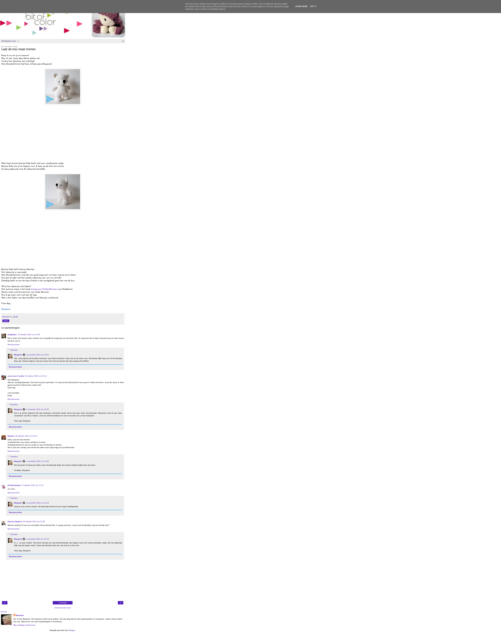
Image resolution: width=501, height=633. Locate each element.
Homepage (63, 603)
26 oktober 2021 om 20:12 (26, 436)
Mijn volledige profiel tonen (24, 625)
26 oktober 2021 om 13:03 (29, 334)
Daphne (11, 436)
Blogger (72, 630)
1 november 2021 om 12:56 (37, 461)
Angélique (12, 334)
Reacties (14, 350)
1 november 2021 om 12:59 (37, 503)
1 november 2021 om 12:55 (37, 409)
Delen (6, 321)
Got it (313, 6)
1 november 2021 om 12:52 (37, 355)
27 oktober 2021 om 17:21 (32, 485)
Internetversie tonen (62, 608)
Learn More (301, 6)
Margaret (18, 355)
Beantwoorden (14, 344)
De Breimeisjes (14, 485)
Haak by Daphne (15, 521)
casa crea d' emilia (16, 376)
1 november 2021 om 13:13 (37, 539)
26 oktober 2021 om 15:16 (36, 376)
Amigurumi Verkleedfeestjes (44, 289)
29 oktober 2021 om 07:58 (34, 521)
